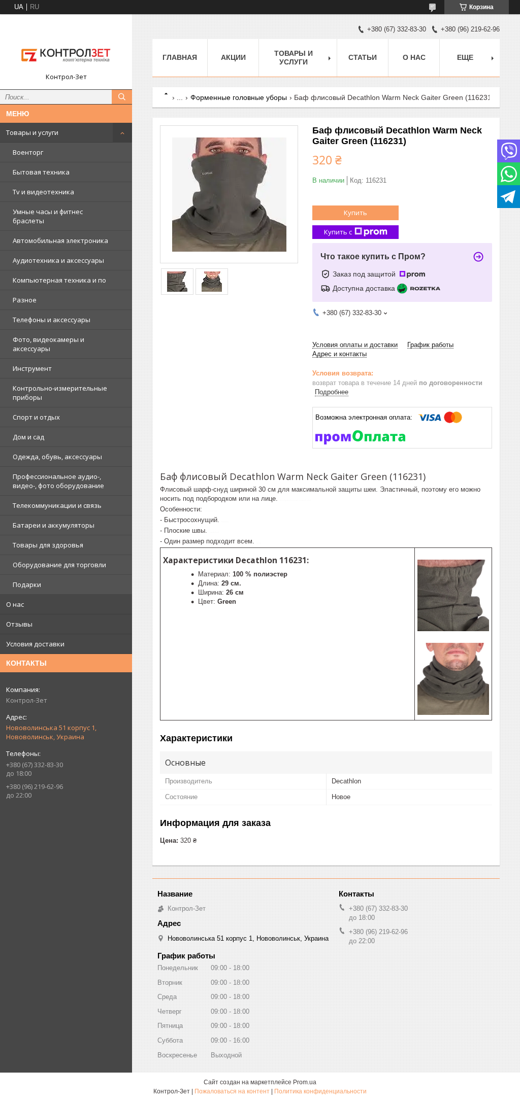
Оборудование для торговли (59, 564)
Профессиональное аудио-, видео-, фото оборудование (58, 481)
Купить (355, 212)
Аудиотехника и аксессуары (58, 260)
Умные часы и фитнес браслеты (48, 216)
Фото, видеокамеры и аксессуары (48, 344)
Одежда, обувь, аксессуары (57, 456)
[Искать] (122, 97)
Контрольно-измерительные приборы (60, 393)
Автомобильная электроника (60, 240)
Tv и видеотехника (43, 191)
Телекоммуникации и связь (57, 505)
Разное (25, 299)
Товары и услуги (32, 132)
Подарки (27, 584)
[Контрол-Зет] (66, 47)
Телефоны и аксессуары (51, 319)
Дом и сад (28, 436)
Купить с (338, 231)
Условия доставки (35, 643)
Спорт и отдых (36, 417)
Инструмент (32, 368)
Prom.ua (304, 1082)
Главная (179, 57)
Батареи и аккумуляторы (53, 525)
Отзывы (19, 624)
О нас (15, 604)
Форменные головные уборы (238, 97)
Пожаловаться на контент (232, 1091)
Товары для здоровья (48, 544)
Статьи (362, 57)
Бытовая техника (41, 172)
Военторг (28, 152)
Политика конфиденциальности (320, 1091)
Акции (233, 57)
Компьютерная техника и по (59, 280)
